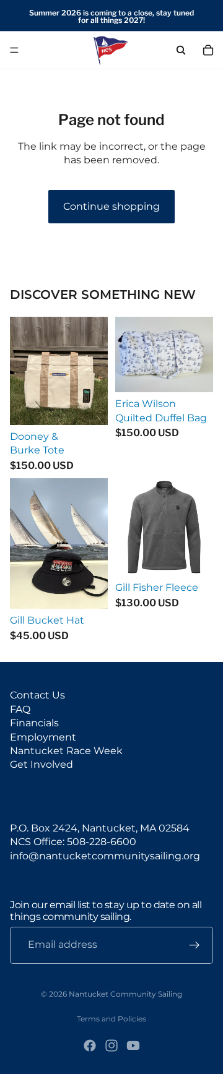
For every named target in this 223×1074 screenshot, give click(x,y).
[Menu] (14, 50)
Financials (34, 723)
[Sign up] (194, 945)
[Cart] (208, 50)
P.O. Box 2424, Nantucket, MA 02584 (100, 828)
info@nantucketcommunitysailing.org (105, 856)
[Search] (181, 50)
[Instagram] (111, 1045)
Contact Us (37, 695)
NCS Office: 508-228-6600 (73, 842)
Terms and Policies (111, 1018)
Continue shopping (111, 206)
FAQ (20, 709)
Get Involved (41, 764)
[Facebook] (89, 1045)
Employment (43, 737)
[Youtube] (133, 1045)
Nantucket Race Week (66, 751)
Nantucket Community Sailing (125, 994)
